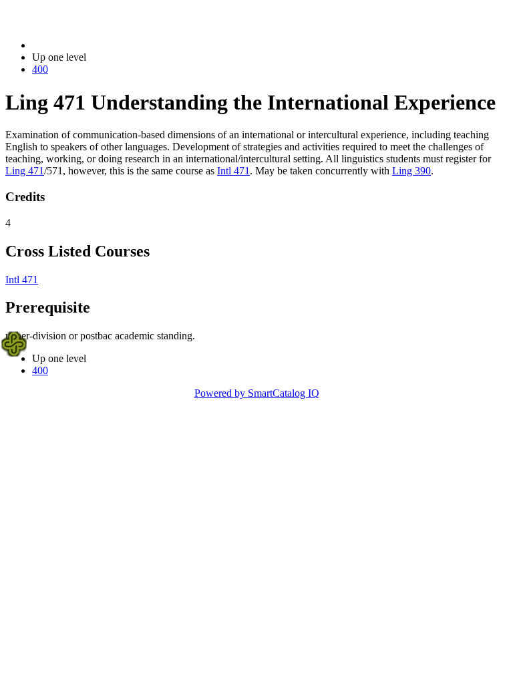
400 (40, 69)
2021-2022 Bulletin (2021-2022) (101, 45)
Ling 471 (24, 170)
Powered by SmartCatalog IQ (256, 393)
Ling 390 (411, 170)
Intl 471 (233, 170)
